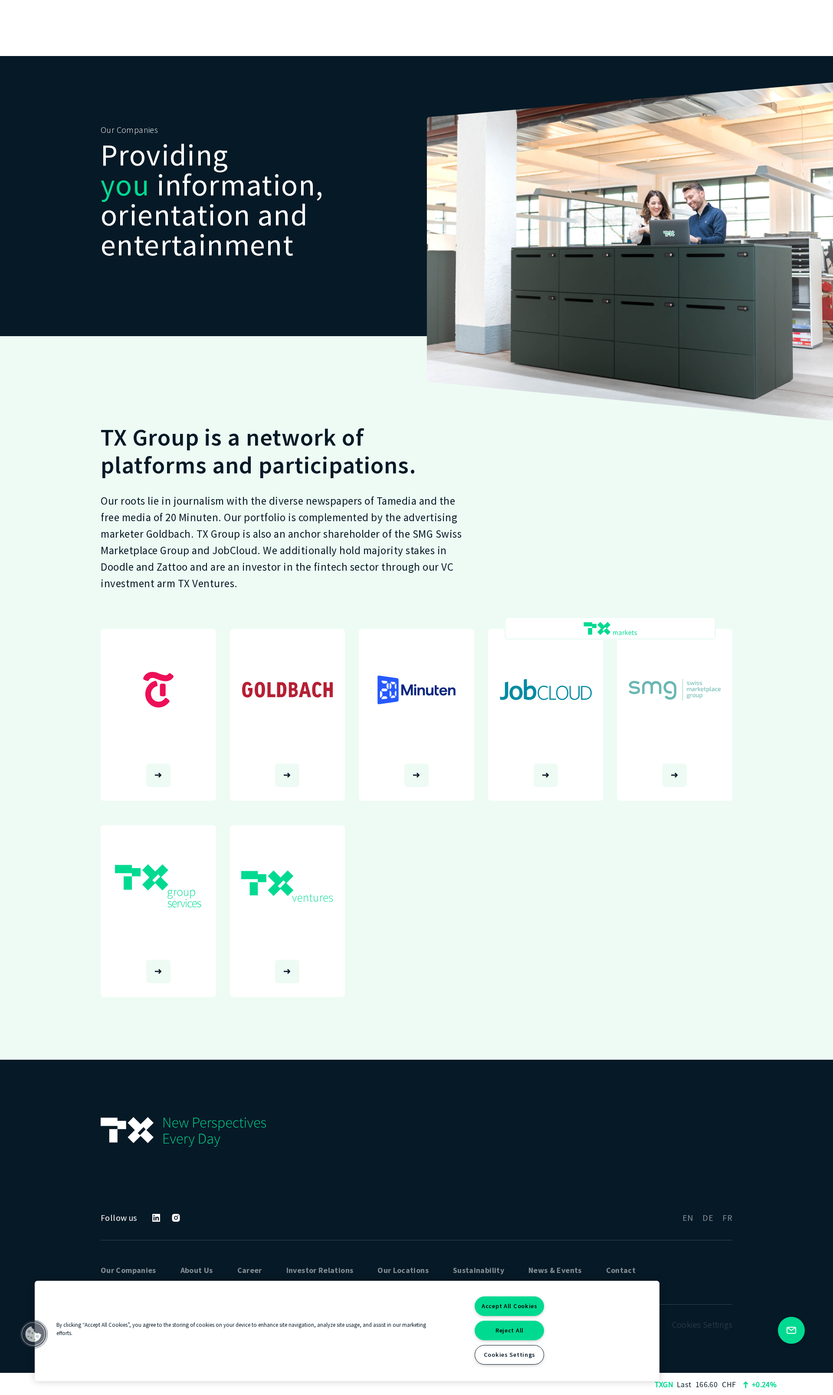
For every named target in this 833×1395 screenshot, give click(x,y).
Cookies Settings (510, 1355)
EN (688, 1217)
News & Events (555, 1270)
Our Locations (403, 1270)
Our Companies (128, 1270)
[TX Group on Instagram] (176, 1218)
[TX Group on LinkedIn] (156, 1218)
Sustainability (478, 1270)
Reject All (509, 1330)
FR (727, 1217)
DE (707, 1217)
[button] (33, 1334)
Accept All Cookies (510, 1306)
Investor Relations (319, 1270)
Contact (621, 1270)
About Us (196, 1270)
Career (249, 1270)
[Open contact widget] (791, 1330)
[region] (347, 1331)
